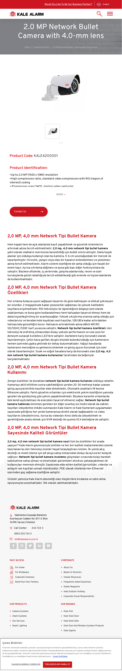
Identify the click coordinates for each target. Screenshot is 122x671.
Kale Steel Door (71, 616)
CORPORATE (67, 560)
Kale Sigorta (70, 630)
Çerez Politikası (60, 656)
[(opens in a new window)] (13, 546)
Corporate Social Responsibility (79, 596)
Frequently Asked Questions (77, 582)
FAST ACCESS (17, 560)
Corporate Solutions (24, 577)
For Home (20, 567)
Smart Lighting (19, 625)
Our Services (18, 621)
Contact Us (20, 211)
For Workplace (22, 572)
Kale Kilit (68, 611)
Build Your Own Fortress (26, 582)
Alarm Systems (19, 616)
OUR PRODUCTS (18, 604)
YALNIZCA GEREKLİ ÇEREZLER (25, 664)
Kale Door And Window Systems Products (84, 625)
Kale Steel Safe (71, 621)
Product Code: (21, 156)
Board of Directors (73, 572)
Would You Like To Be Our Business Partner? (68, 4)
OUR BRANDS (68, 604)
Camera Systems (20, 611)
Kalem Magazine (72, 586)
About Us (68, 567)
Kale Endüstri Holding (74, 591)
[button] (61, 112)
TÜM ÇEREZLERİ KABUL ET (57, 664)
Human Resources (72, 577)
